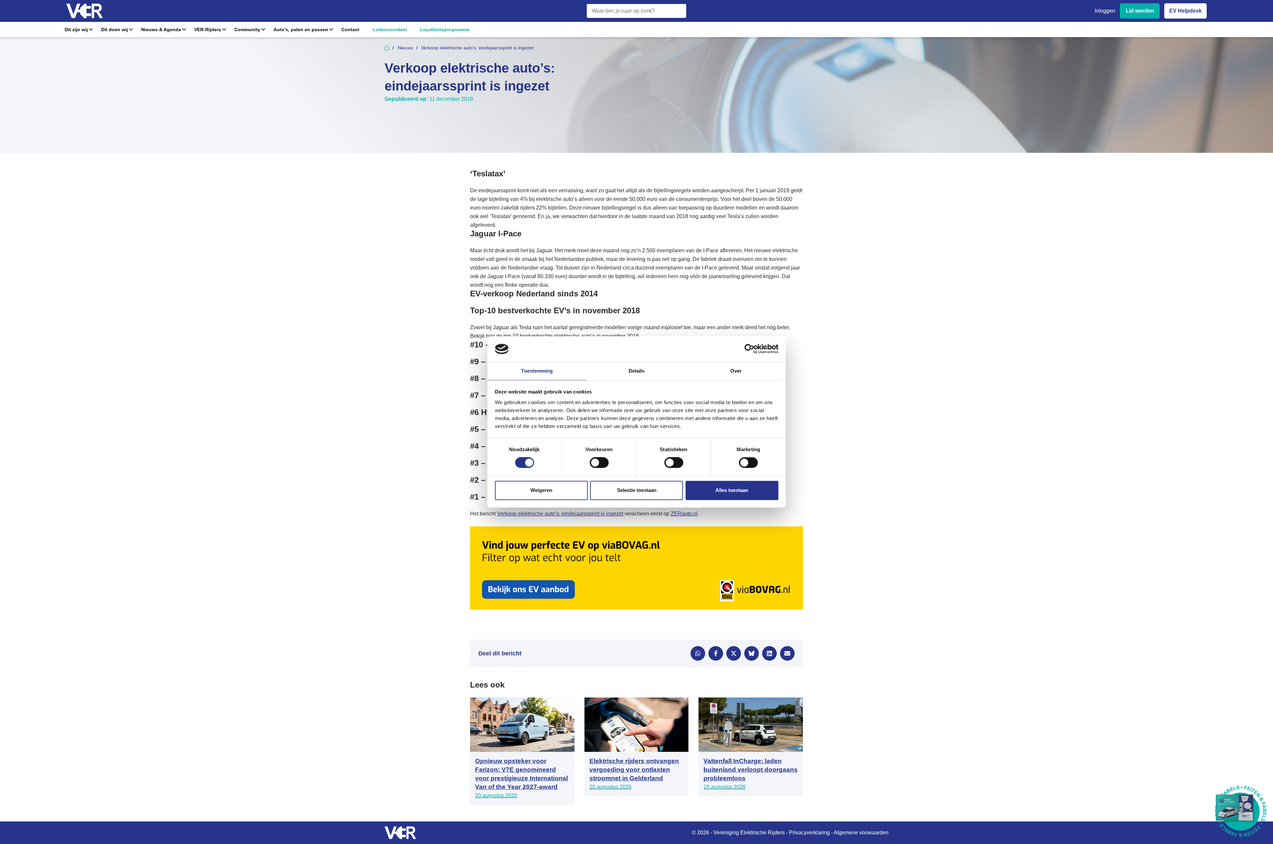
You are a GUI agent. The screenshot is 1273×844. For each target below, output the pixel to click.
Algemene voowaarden (861, 832)
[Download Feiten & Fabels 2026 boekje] (1241, 812)
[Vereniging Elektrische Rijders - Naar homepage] (84, 11)
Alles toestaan (731, 490)
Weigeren (541, 490)
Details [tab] (637, 371)
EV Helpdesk (1185, 11)
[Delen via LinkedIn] (769, 653)
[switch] (599, 462)
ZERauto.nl (684, 513)
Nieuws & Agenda (161, 29)
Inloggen (1105, 11)
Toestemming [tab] (537, 371)
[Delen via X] (733, 653)
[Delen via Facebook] (715, 653)
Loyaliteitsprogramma (444, 29)
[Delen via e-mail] (787, 653)
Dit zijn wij (76, 29)
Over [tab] (736, 371)
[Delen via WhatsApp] (698, 653)
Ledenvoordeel (390, 29)
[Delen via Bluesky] (751, 653)
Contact (350, 29)
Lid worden (1140, 11)
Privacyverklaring (809, 832)
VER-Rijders (207, 29)
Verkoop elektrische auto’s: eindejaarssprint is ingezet (560, 513)
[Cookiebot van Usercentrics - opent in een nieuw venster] (749, 349)
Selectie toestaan (636, 490)
